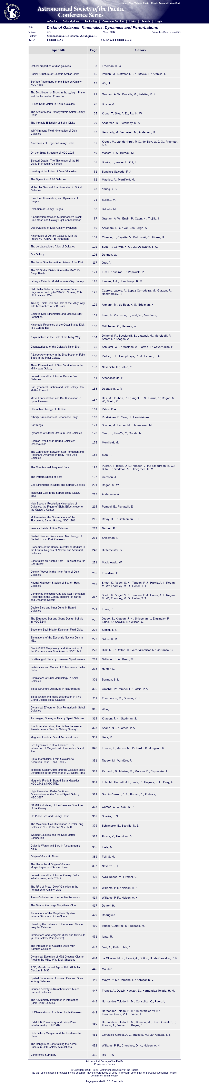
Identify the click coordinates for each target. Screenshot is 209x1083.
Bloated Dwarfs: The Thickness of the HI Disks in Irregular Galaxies (55, 162)
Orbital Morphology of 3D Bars (48, 409)
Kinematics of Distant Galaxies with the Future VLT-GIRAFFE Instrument (54, 237)
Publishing (91, 21)
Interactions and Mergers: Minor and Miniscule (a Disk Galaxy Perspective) (58, 936)
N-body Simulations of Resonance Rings (54, 417)
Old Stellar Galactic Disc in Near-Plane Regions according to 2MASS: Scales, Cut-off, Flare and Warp (56, 292)
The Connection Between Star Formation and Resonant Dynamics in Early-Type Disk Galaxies (57, 454)
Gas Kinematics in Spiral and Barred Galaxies (58, 484)
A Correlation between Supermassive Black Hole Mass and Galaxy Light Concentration (56, 218)
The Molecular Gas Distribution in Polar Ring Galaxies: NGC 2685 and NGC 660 (57, 826)
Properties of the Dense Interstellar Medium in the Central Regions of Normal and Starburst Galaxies (58, 550)
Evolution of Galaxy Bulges (47, 209)
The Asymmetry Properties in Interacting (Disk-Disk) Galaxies (54, 1001)
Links (132, 21)
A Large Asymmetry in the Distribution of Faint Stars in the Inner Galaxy (58, 356)
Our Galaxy (37, 254)
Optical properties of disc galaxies (51, 66)
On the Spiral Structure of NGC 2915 (52, 152)
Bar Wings (37, 425)
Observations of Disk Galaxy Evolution (54, 227)
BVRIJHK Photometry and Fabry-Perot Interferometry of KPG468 (53, 1024)
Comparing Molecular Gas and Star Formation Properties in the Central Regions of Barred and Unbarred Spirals (58, 596)
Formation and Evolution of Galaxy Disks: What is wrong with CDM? (55, 877)
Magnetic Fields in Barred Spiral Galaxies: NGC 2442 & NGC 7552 (55, 782)
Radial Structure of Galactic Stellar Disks (55, 73)
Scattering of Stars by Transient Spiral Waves (58, 659)
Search (145, 21)
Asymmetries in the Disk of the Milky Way (56, 337)
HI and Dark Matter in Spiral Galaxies (53, 103)
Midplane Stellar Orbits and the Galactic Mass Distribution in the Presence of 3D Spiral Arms (58, 771)
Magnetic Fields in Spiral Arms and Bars (54, 737)
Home (124, 3)
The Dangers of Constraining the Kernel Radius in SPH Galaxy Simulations (54, 1045)
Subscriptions (71, 21)
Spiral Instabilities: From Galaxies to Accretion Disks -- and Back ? (52, 760)
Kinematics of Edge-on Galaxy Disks (52, 143)
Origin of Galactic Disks (45, 856)
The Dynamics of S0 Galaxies (48, 179)
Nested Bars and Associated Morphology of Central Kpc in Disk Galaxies (56, 538)
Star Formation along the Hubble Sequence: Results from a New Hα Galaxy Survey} (56, 728)
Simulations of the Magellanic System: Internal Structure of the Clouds (53, 915)
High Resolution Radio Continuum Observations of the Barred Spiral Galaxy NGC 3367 (55, 794)
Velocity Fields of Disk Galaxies (49, 528)
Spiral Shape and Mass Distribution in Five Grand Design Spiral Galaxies (56, 698)
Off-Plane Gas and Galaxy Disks (50, 816)
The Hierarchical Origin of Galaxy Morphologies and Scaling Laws (50, 866)
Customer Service (113, 21)
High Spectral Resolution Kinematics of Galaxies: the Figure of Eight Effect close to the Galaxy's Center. (57, 506)
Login (159, 21)
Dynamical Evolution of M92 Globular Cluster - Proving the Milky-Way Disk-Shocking (58, 958)
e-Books (52, 21)
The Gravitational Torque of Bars (50, 467)
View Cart (175, 3)
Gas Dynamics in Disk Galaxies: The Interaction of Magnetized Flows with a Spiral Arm (57, 748)
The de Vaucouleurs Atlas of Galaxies (53, 246)
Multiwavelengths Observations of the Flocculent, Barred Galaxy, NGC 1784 (53, 519)
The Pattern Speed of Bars (46, 476)
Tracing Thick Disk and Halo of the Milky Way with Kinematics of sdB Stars (58, 305)
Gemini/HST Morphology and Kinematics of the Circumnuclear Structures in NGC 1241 (56, 650)
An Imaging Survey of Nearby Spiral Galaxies (57, 718)
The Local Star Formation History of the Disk (57, 262)
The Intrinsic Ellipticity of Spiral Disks (53, 122)
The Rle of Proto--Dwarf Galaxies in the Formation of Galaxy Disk (54, 888)
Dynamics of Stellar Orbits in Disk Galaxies (56, 433)
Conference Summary (43, 1054)
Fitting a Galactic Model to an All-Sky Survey (57, 281)
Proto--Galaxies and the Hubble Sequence (55, 897)
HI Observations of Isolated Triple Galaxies (56, 1012)
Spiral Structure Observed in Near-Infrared (55, 688)
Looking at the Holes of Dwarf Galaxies (54, 171)
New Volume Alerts (139, 3)
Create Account (159, 3)
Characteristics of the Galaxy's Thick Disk (55, 346)
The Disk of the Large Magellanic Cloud (54, 905)
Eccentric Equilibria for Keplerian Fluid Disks (57, 629)
